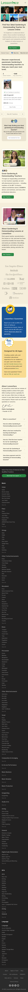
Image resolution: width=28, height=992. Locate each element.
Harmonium (5, 702)
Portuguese (5, 960)
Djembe (4, 685)
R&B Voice (4, 724)
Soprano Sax (5, 606)
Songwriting (5, 795)
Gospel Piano (5, 517)
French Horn (5, 634)
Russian (4, 962)
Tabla (3, 666)
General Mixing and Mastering (9, 861)
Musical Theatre (6, 722)
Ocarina (4, 621)
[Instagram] (13, 985)
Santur (3, 578)
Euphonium (4, 638)
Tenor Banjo (5, 563)
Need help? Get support (13, 475)
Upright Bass (5, 543)
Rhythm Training (6, 835)
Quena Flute (5, 593)
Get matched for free (14, 138)
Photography (5, 902)
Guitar (3, 490)
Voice (3, 718)
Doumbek (4, 670)
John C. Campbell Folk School (9, 904)
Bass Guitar (5, 541)
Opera (3, 730)
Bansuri (4, 616)
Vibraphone (5, 657)
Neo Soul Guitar (6, 498)
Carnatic (4, 841)
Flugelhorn (4, 640)
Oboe (3, 599)
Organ (3, 524)
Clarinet (4, 597)
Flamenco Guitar (6, 496)
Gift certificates (13, 974)
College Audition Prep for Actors (10, 818)
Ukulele (4, 565)
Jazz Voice (4, 726)
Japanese (4, 953)
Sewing (4, 881)
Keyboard (4, 520)
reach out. (17, 374)
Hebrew (4, 947)
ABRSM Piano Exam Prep (8, 522)
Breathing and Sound (7, 618)
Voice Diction (5, 741)
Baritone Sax (5, 614)
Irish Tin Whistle (6, 709)
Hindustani (4, 843)
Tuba (3, 636)
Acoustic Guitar (6, 494)
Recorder (4, 696)
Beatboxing (5, 749)
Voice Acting (5, 811)
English (3, 939)
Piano (3, 511)
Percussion (4, 681)
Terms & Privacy (14, 981)
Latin (3, 956)
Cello (3, 539)
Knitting (4, 879)
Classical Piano (5, 513)
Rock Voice (5, 735)
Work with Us (8, 978)
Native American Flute (7, 591)
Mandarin (4, 958)
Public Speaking (6, 824)
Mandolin (4, 567)
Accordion (4, 700)
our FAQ (8, 374)
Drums (3, 653)
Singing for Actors (6, 820)
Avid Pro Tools (5, 859)
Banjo (3, 559)
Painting (4, 889)
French (3, 943)
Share (21, 978)
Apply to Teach (14, 970)
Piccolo (4, 595)
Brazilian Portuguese (7, 934)
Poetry (3, 900)
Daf (3, 676)
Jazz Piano (4, 515)
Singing (4, 720)
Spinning (4, 887)
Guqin (3, 548)
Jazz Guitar (5, 500)
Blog (22, 970)
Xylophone (4, 662)
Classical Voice (5, 728)
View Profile (12, 107)
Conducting (5, 846)
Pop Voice (4, 739)
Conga (3, 664)
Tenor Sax (4, 608)
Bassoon (4, 601)
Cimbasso (4, 642)
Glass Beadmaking (6, 894)
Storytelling (5, 898)
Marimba (4, 655)
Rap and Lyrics (5, 747)
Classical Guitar (6, 502)
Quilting (4, 883)
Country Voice (5, 732)
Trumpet (4, 629)
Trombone (4, 632)
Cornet (3, 644)
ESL (3, 941)
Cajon (3, 683)
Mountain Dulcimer (6, 571)
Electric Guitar (5, 492)
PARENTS (22, 974)
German (4, 945)
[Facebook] (10, 985)
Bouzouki (4, 576)
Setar (3, 580)
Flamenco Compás (6, 833)
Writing (3, 896)
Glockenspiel (5, 659)
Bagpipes (4, 707)
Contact (5, 974)
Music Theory (5, 837)
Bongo (3, 679)
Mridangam (4, 668)
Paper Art (4, 891)
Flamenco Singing (6, 745)
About (6, 970)
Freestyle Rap (5, 743)
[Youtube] (18, 985)
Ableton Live (5, 854)
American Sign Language (8, 930)
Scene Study (5, 813)
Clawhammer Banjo (7, 561)
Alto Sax (4, 612)
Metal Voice (5, 737)
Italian (3, 951)
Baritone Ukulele (6, 569)
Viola (3, 537)
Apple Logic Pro (6, 856)
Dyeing (3, 885)
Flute (3, 589)
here (17, 368)
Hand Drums (5, 672)
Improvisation (5, 839)
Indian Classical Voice (7, 752)
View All (4, 505)
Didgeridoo (4, 704)
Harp (3, 545)
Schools (16, 978)
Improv (4, 822)
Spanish (4, 936)
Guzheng (4, 550)
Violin (3, 533)
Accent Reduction (6, 928)
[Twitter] (15, 985)
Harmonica (4, 694)
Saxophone (5, 604)
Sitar (3, 573)
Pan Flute (4, 610)
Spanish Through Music (8, 949)
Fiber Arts (4, 877)
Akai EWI (4, 698)
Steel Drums (5, 674)
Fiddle (3, 535)
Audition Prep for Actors (8, 815)
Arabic (3, 932)
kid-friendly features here (14, 364)
